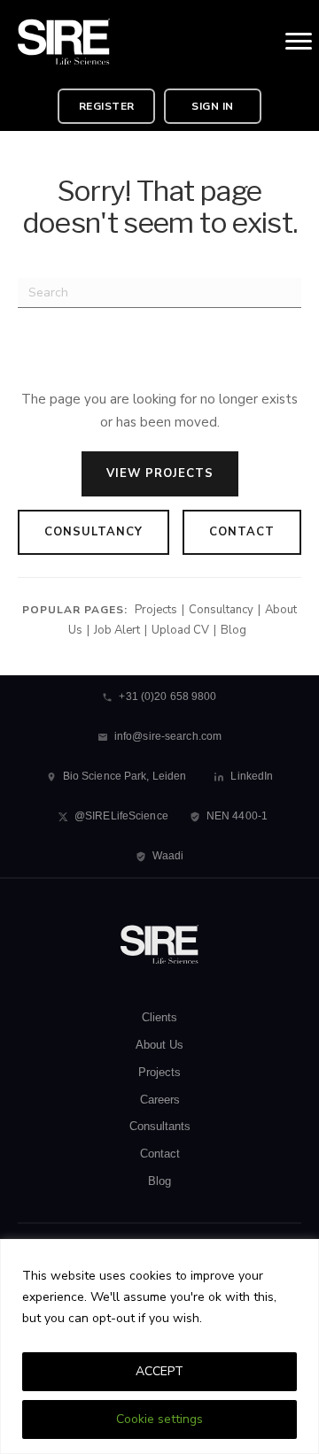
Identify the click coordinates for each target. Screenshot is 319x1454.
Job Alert (117, 630)
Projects (156, 610)
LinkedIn (251, 776)
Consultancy (93, 532)
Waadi (168, 856)
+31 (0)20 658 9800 (167, 696)
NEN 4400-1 (237, 816)
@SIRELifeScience (121, 816)
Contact (242, 532)
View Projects (160, 473)
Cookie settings (159, 1419)
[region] (159, 1346)
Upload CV (180, 630)
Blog (233, 630)
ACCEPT (159, 1371)
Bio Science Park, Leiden (125, 776)
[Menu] (298, 41)
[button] (106, 106)
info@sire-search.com (168, 736)
